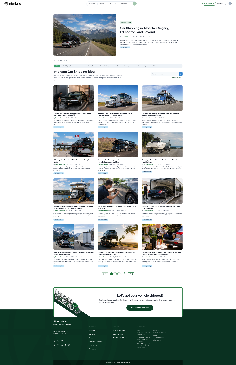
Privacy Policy (93, 345)
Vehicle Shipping (119, 330)
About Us (92, 330)
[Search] (135, 4)
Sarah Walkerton (127, 37)
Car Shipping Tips (125, 47)
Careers (91, 338)
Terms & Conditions (95, 342)
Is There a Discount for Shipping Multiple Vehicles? (144, 339)
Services (220, 4)
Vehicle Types (116, 66)
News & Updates (154, 66)
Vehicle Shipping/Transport (158, 336)
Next (129, 274)
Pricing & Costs (80, 66)
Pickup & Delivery (104, 66)
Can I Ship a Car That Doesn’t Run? (143, 334)
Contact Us (210, 4)
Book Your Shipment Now (140, 308)
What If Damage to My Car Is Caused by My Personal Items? (143, 346)
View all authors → (177, 77)
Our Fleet (92, 334)
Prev (106, 274)
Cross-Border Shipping (140, 66)
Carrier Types (127, 66)
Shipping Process (92, 66)
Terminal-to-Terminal (159, 333)
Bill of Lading (156, 340)
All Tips (57, 66)
